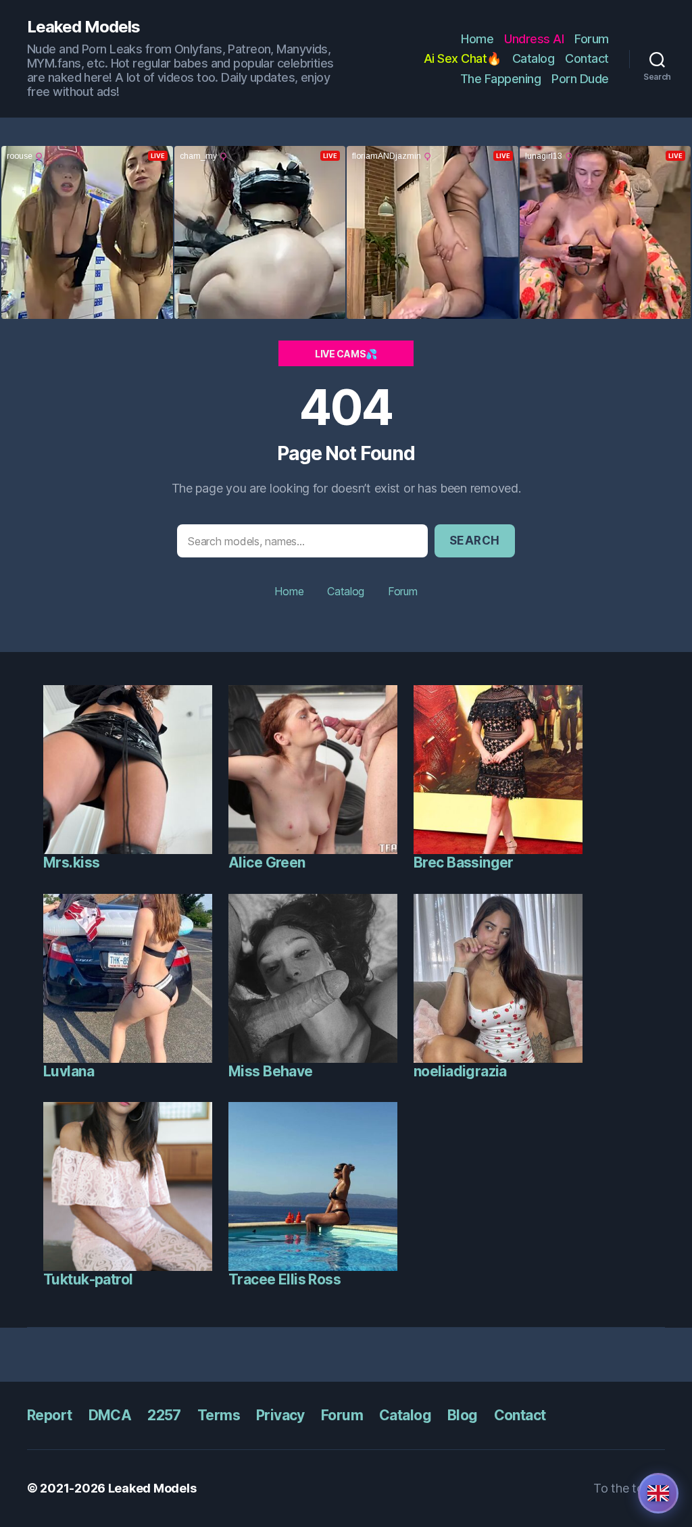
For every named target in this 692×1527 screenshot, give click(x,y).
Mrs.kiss (71, 862)
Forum (591, 39)
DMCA (110, 1415)
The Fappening (500, 79)
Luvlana (68, 1071)
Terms (218, 1415)
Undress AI (534, 39)
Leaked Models (83, 27)
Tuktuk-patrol (87, 1279)
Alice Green (266, 862)
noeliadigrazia (460, 1071)
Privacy (280, 1415)
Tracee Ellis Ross (284, 1279)
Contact (587, 58)
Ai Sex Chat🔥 (462, 58)
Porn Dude (580, 79)
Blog (462, 1415)
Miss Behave (270, 1071)
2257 (164, 1415)
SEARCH (474, 540)
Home (477, 39)
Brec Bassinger (464, 862)
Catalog (533, 58)
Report (49, 1415)
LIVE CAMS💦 (346, 353)
